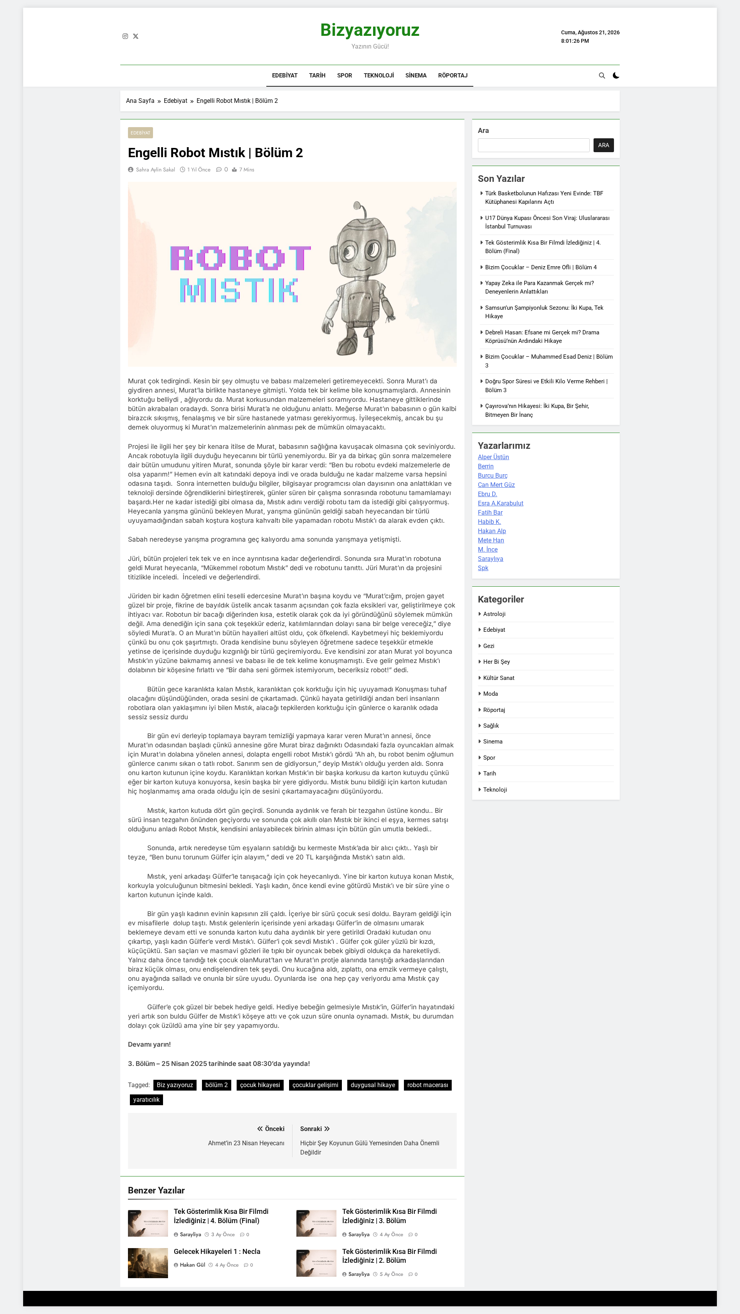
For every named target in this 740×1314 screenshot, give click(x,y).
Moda (490, 693)
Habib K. (489, 521)
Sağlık (491, 725)
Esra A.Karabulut (500, 503)
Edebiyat (285, 75)
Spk (483, 568)
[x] (135, 36)
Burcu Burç (493, 475)
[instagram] (125, 36)
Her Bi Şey (496, 661)
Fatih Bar (490, 512)
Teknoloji (379, 75)
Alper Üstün (493, 457)
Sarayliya (190, 1234)
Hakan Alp (492, 531)
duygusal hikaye (373, 1085)
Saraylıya (490, 558)
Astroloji (494, 614)
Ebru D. (487, 494)
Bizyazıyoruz (370, 30)
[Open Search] (602, 75)
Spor (344, 75)
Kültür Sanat (499, 678)
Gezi (488, 646)
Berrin (486, 466)
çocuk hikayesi (260, 1085)
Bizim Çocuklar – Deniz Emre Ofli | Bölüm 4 (541, 267)
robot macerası (427, 1085)
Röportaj (453, 75)
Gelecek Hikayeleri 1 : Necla (217, 1251)
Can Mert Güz (496, 484)
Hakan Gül (192, 1265)
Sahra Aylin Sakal (155, 169)
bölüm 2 (216, 1085)
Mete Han (491, 540)
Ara (483, 130)
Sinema (416, 75)
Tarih (317, 75)
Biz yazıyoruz (175, 1085)
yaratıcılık (146, 1099)
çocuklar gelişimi (315, 1085)
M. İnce (488, 549)
